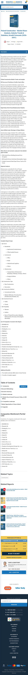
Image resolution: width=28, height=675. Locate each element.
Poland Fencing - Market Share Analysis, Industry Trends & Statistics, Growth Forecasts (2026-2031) (16, 517)
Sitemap (6, 669)
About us (14, 626)
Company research (14, 638)
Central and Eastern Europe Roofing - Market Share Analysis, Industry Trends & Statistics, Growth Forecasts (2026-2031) (16, 525)
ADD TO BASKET (14, 553)
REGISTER (14, 604)
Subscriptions (14, 643)
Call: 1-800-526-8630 (14, 569)
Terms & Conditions (19, 669)
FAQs (14, 650)
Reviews (14, 630)
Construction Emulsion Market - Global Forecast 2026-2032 (16, 507)
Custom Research (14, 640)
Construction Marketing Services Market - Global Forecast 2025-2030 (16, 490)
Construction (5, 477)
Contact (14, 648)
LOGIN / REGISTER (14, 653)
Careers (14, 628)
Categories (14, 636)
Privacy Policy (12, 669)
